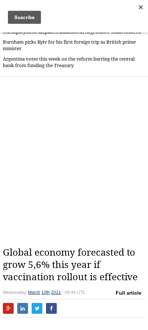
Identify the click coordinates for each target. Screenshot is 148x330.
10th (45, 292)
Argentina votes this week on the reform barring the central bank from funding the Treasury (69, 62)
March (34, 292)
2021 (56, 292)
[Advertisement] (74, 161)
